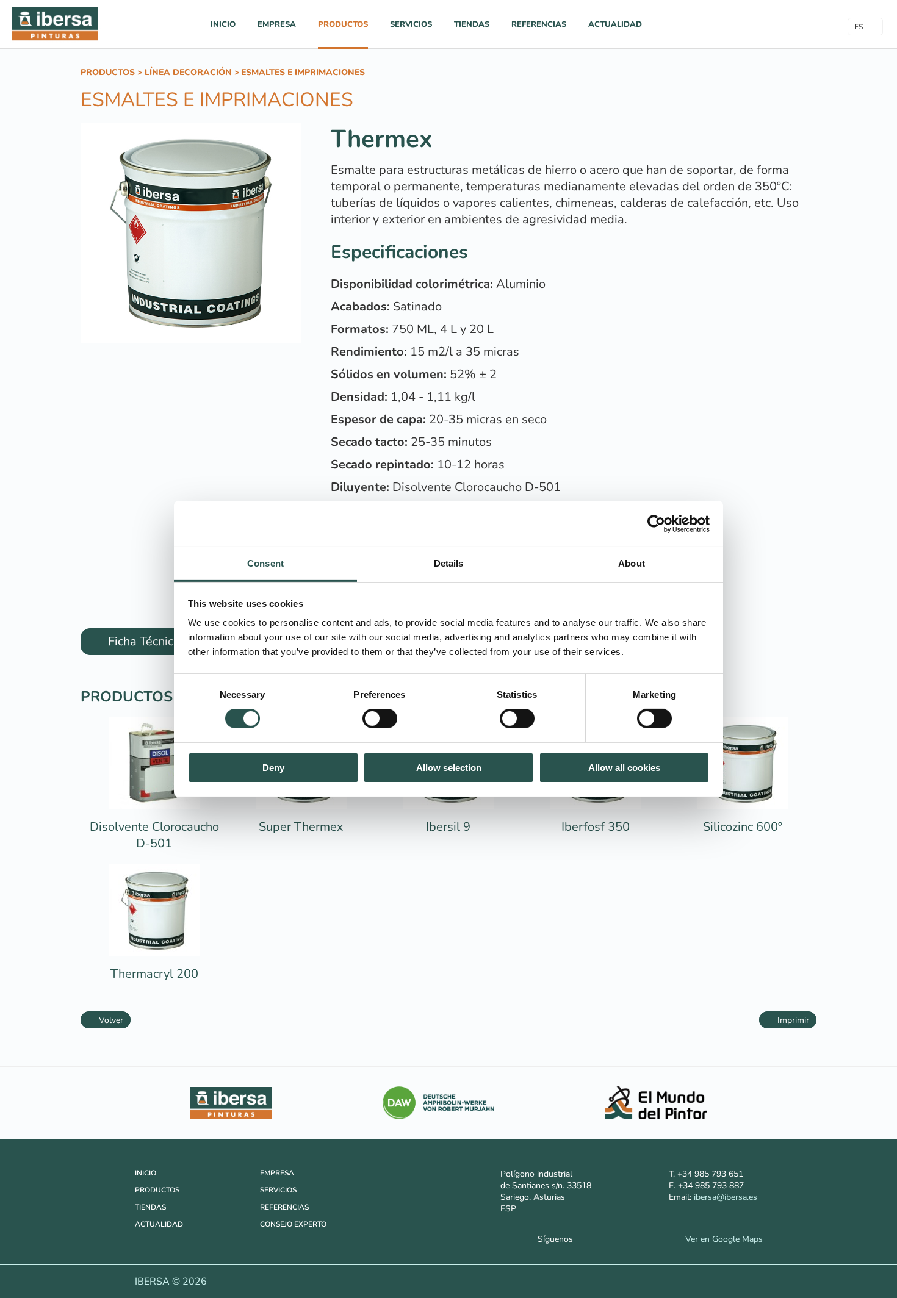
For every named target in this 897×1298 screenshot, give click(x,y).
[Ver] (154, 805)
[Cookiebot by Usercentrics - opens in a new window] (656, 523)
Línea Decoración (188, 72)
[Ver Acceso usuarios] (777, 23)
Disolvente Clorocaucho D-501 (154, 835)
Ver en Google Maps (720, 1239)
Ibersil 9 (448, 827)
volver (109, 1020)
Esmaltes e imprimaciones (303, 72)
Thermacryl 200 (154, 974)
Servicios (411, 24)
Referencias (538, 24)
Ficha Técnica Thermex (168, 641)
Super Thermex (301, 827)
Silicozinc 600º (742, 827)
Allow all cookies (624, 767)
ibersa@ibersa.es (725, 1197)
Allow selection (448, 767)
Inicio (223, 24)
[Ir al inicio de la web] (55, 40)
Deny (273, 767)
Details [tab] (449, 563)
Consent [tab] (265, 563)
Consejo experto (293, 1224)
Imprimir (791, 1020)
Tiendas (471, 24)
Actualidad (615, 24)
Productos (343, 24)
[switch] (379, 718)
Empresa (277, 24)
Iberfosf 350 (595, 827)
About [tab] (631, 563)
